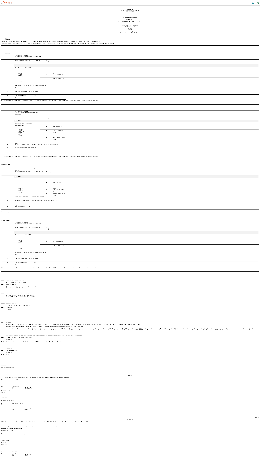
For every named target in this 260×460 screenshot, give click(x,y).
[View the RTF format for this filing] (253, 3)
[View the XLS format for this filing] (258, 3)
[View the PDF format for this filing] (256, 3)
